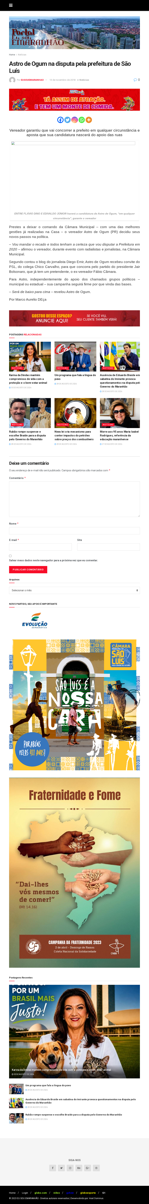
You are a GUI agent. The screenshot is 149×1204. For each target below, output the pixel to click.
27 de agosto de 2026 (112, 444)
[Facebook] (60, 120)
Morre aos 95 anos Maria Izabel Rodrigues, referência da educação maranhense (119, 435)
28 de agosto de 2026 (66, 384)
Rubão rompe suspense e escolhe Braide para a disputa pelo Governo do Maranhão (27, 435)
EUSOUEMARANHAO (32, 80)
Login (25, 1192)
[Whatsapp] (81, 120)
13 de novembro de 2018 (62, 80)
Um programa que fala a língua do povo (48, 1085)
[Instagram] (74, 120)
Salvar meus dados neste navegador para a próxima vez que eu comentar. (53, 560)
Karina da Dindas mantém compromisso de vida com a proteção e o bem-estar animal (28, 379)
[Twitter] (67, 120)
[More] (89, 120)
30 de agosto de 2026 (21, 388)
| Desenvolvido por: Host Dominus (86, 1198)
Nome (14, 523)
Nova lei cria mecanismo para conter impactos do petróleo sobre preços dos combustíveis (74, 435)
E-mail (14, 540)
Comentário (17, 478)
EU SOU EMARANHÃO (28, 1198)
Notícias (22, 54)
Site (79, 540)
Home (12, 54)
